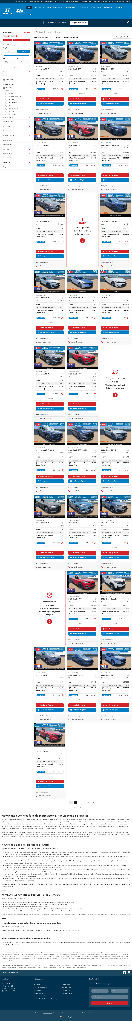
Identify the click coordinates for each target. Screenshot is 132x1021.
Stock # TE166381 (73, 447)
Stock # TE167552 (106, 447)
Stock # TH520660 (73, 66)
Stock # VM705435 (41, 295)
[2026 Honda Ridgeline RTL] (115, 582)
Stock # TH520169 (73, 143)
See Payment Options (47, 103)
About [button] (28, 15)
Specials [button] (83, 7)
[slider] (3, 55)
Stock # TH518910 (106, 672)
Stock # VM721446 (106, 520)
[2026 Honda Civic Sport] (115, 281)
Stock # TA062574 (73, 672)
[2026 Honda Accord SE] (82, 281)
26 (89, 802)
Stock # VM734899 (41, 520)
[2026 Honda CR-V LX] (49, 52)
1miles (94, 148)
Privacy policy (38, 993)
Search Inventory (29, 7)
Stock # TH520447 (106, 66)
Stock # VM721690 (41, 219)
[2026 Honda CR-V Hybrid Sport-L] (49, 433)
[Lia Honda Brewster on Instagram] (128, 973)
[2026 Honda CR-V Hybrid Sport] (115, 205)
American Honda (40, 996)
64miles (61, 300)
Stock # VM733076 (41, 672)
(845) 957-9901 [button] (10, 991)
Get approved (66, 987)
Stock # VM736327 (41, 143)
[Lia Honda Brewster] (14, 11)
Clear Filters (26, 32)
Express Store (70, 7)
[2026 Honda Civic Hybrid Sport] (115, 128)
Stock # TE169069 (106, 219)
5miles (126, 525)
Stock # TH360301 (106, 143)
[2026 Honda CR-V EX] (49, 357)
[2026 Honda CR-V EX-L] (115, 52)
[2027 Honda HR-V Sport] (49, 128)
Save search (18, 40)
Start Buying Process (46, 99)
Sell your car (66, 990)
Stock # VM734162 (73, 520)
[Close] (127, 22)
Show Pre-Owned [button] (53, 7)
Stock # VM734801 (73, 596)
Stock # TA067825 (73, 295)
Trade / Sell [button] (95, 7)
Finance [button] (107, 7)
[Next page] (93, 802)
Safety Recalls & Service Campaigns (46, 999)
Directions (37, 990)
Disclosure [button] (17, 67)
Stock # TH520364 (41, 371)
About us (37, 984)
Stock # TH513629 (41, 749)
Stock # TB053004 (106, 596)
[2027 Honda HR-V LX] (49, 205)
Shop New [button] (38, 7)
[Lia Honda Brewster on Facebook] (124, 973)
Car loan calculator (40, 987)
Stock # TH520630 (41, 66)
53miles (61, 224)
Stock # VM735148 (73, 371)
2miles (61, 71)
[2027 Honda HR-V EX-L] (49, 506)
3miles (94, 678)
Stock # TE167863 (41, 447)
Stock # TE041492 (106, 295)
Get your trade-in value (79, 22)
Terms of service (67, 993)
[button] (70, 2)
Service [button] (117, 7)
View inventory (66, 984)
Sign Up (109, 1003)
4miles (61, 754)
